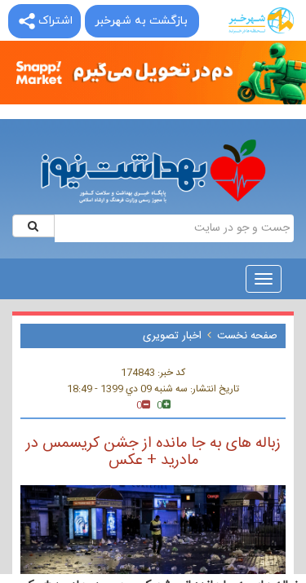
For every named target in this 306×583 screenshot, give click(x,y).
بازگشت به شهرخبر (141, 21)
